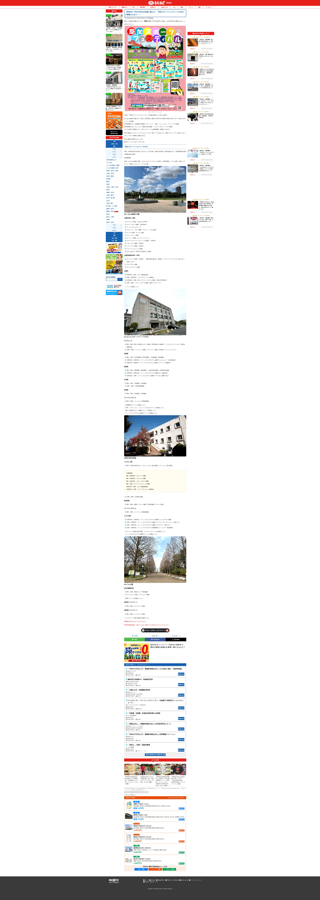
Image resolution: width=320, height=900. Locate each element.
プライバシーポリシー (196, 880)
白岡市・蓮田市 (110, 176)
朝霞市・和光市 (112, 211)
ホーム (146, 880)
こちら (137, 286)
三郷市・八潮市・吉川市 (112, 187)
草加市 (169, 3)
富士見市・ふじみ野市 (111, 206)
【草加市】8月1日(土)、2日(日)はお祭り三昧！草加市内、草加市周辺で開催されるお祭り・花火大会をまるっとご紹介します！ (206, 205)
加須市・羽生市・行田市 (112, 170)
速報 (199, 7)
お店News (153, 7)
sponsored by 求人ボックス (143, 664)
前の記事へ (135, 636)
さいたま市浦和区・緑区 (112, 168)
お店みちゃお (164, 7)
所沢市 (108, 214)
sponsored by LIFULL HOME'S (176, 797)
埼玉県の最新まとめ (111, 159)
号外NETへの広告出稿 (173, 880)
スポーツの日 (128, 792)
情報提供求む (161, 880)
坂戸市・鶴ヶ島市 (110, 197)
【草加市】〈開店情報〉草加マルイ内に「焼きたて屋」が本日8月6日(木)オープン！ (206, 219)
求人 (133, 7)
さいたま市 (109, 162)
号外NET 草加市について (151, 882)
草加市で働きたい (131, 664)
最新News (124, 7)
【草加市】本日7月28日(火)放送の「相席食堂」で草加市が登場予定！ (206, 115)
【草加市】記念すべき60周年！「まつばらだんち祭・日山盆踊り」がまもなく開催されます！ (113, 67)
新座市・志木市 (110, 208)
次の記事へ (175, 636)
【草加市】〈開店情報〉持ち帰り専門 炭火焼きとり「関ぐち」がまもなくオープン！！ (206, 41)
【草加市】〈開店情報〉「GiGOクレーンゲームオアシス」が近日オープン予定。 (206, 152)
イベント (190, 7)
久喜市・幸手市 (110, 173)
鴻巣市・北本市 (110, 192)
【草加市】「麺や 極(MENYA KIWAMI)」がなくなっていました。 (206, 56)
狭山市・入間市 (110, 217)
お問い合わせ (184, 880)
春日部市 (108, 179)
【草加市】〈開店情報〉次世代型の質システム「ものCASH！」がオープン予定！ (114, 49)
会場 (133, 792)
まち (174, 7)
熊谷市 (108, 189)
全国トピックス (112, 7)
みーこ (134, 794)
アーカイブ (209, 7)
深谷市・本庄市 (110, 222)
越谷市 (108, 181)
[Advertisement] (201, 20)
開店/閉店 (142, 7)
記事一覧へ (155, 636)
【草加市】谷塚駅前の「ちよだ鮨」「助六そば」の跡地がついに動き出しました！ (114, 108)
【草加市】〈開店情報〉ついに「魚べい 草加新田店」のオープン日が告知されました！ (206, 86)
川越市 (108, 219)
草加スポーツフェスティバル (141, 792)
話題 (182, 7)
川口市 (108, 200)
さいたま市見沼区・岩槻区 (112, 165)
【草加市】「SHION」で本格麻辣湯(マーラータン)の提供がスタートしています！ (114, 29)
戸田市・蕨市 (109, 203)
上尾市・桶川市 (110, 195)
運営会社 (153, 880)
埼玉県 (151, 18)
